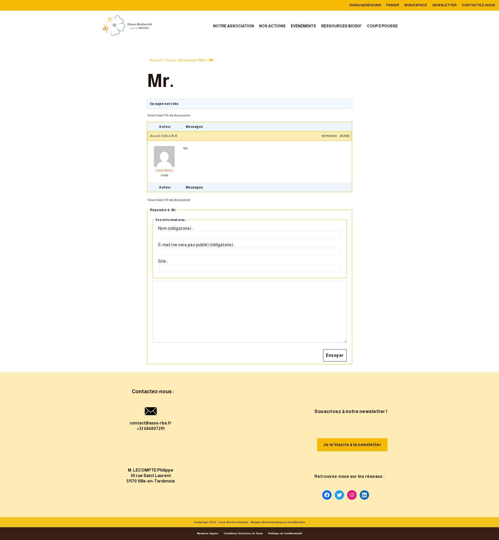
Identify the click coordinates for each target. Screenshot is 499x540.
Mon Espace (415, 5)
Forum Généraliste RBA (186, 60)
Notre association (233, 26)
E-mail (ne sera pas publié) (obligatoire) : (196, 245)
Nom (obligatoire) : (175, 228)
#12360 (345, 136)
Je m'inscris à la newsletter (352, 444)
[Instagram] (352, 495)
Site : (163, 261)
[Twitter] (339, 495)
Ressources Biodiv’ (341, 26)
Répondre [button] (329, 136)
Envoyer (335, 355)
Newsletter (444, 5)
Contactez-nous (478, 5)
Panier (392, 5)
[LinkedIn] (364, 495)
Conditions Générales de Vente (243, 533)
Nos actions (272, 26)
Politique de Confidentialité (285, 533)
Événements (303, 26)
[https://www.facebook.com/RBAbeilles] (327, 495)
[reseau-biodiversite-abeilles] (127, 26)
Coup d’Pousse (382, 26)
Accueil (156, 60)
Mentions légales (208, 533)
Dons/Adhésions (365, 5)
